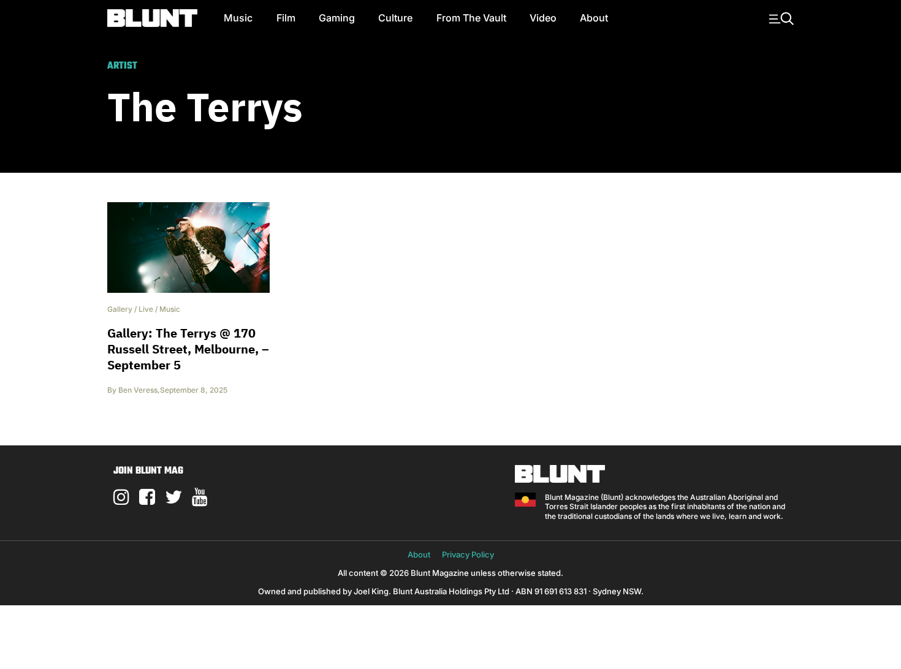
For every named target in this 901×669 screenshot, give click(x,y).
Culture (395, 18)
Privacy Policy (468, 554)
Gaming (337, 18)
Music (238, 18)
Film (285, 18)
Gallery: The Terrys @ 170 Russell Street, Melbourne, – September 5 (188, 349)
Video (543, 18)
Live (146, 309)
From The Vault (471, 18)
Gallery (119, 309)
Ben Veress (138, 390)
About (594, 18)
